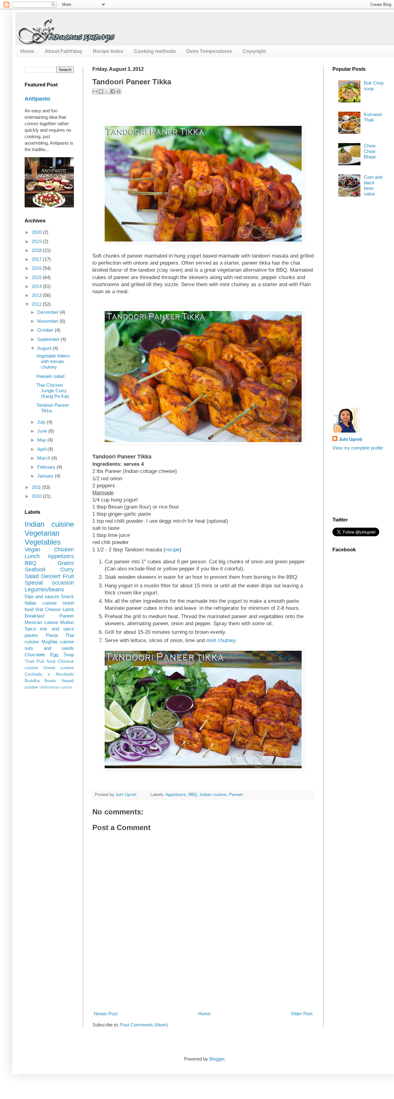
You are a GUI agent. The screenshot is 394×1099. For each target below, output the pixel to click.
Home (27, 51)
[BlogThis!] (101, 91)
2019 (37, 241)
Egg (54, 654)
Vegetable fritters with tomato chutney (53, 361)
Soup (68, 654)
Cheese (53, 609)
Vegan (32, 549)
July (42, 422)
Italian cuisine (41, 602)
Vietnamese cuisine (55, 687)
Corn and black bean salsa (373, 185)
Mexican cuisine (41, 622)
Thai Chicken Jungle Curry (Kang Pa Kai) (52, 390)
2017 (37, 259)
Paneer (236, 794)
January (46, 475)
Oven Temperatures (209, 51)
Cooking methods (155, 51)
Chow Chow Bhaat (370, 151)
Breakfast (34, 615)
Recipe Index (108, 51)
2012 (37, 304)
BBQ (192, 794)
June (42, 431)
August (45, 348)
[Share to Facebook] (113, 91)
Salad (32, 576)
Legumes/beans (44, 589)
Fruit (68, 576)
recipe (172, 549)
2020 (37, 232)
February (47, 467)
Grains (66, 563)
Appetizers (175, 794)
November (48, 321)
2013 (37, 295)
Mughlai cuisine (58, 641)
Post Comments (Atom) (144, 1024)
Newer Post (106, 1013)
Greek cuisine (58, 667)
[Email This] (95, 91)
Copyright (254, 51)
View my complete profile (357, 447)
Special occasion (49, 583)
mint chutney (220, 640)
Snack (67, 596)
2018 (37, 250)
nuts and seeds (49, 648)
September (49, 339)
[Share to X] (107, 91)
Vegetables (43, 542)
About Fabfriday (63, 51)
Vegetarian (42, 533)
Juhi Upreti (350, 439)
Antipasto (37, 99)
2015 (37, 277)
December (48, 312)
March (44, 458)
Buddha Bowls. (41, 680)
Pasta (52, 635)
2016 (37, 268)
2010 (37, 496)
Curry (67, 569)
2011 (37, 487)
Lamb (68, 609)
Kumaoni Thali (373, 117)
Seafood (35, 569)
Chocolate (35, 654)
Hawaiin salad (50, 376)
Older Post (301, 1013)
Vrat (39, 609)
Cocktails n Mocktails (49, 674)
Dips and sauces (42, 596)
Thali (29, 661)
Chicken (64, 549)
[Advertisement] (204, 987)
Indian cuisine (213, 794)
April (42, 449)
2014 (37, 286)
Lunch (32, 556)
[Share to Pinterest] (118, 91)
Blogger (216, 1058)
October (46, 330)
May (42, 439)
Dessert (50, 576)
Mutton (67, 622)
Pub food (46, 661)
